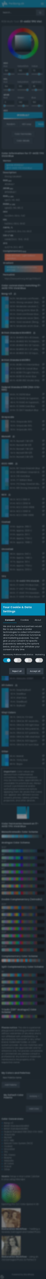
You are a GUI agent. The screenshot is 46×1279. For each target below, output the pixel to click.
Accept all (35, 671)
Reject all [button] (16, 671)
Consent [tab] (10, 619)
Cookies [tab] (24, 619)
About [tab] (38, 619)
